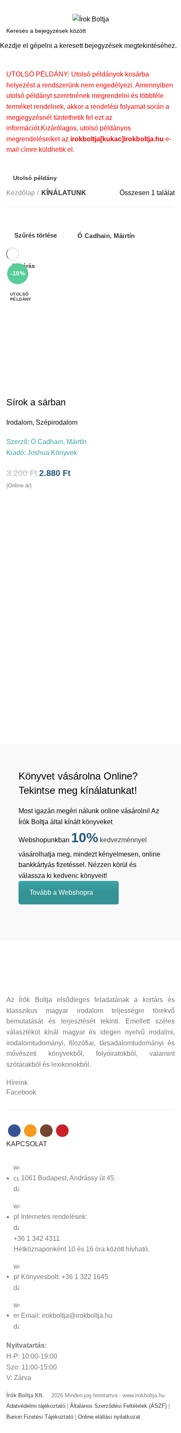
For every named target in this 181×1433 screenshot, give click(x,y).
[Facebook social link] (76, 5)
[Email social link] (85, 5)
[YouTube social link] (105, 5)
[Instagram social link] (95, 5)
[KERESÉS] (169, 30)
